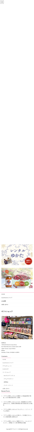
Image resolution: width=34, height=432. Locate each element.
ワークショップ (6, 372)
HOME (3, 294)
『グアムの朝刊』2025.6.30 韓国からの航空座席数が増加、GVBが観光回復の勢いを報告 (17, 396)
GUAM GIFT (6, 369)
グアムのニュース (7, 366)
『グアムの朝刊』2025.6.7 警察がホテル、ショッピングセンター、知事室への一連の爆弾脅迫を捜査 (17, 421)
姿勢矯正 (6, 382)
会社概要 (3, 301)
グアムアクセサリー (9, 379)
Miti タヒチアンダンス (9, 375)
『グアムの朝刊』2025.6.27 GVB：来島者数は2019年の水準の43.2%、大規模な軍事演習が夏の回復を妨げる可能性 (17, 403)
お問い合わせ (4, 304)
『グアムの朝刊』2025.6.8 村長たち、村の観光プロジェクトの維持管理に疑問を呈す (17, 416)
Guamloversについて (6, 297)
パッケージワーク (8, 385)
